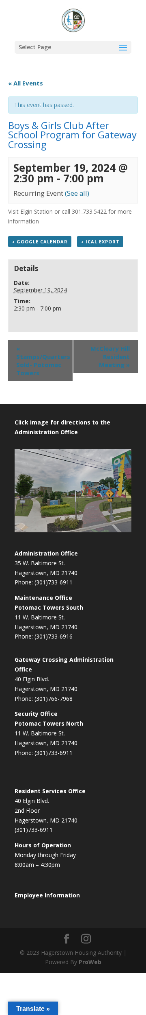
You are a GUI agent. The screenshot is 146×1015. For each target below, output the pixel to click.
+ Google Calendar (40, 241)
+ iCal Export (100, 241)
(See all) (77, 193)
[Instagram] (86, 939)
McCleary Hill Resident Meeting (110, 356)
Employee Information (47, 895)
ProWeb (90, 962)
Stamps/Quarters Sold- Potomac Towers (43, 360)
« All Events (25, 83)
